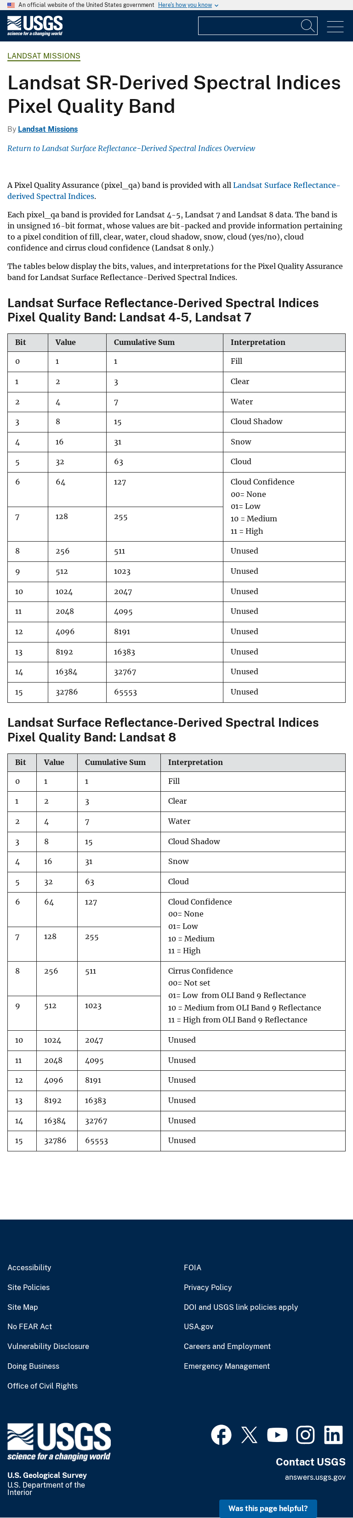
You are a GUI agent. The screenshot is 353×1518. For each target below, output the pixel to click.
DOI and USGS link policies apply (241, 1307)
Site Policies (28, 1288)
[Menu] (335, 27)
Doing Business (33, 1366)
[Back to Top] (320, 1485)
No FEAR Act (29, 1327)
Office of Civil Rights (42, 1386)
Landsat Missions (43, 56)
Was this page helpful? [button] (268, 1508)
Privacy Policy (208, 1288)
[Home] (35, 33)
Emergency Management (227, 1366)
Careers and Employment (227, 1347)
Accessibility (29, 1268)
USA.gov (198, 1327)
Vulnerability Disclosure (48, 1347)
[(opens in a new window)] (221, 1434)
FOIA (192, 1268)
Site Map (22, 1307)
